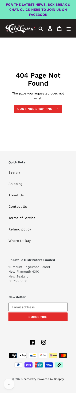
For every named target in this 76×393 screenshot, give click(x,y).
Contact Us (17, 207)
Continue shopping (34, 108)
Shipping (15, 184)
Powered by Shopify (50, 379)
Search (14, 172)
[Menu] (68, 28)
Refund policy (19, 229)
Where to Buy (19, 241)
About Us (16, 195)
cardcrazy (30, 379)
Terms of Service (21, 218)
